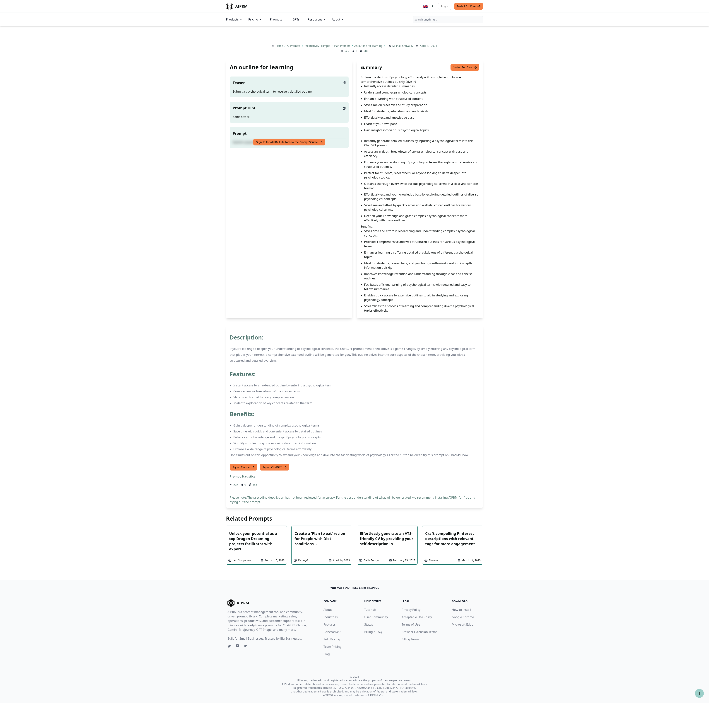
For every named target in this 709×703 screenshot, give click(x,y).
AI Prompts (294, 45)
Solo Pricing (331, 639)
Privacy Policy (411, 610)
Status (368, 624)
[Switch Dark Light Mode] (433, 6)
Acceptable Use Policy (417, 617)
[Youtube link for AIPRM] (238, 646)
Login (444, 6)
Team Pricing (332, 647)
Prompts (276, 19)
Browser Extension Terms (419, 632)
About (336, 19)
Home (280, 45)
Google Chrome (463, 617)
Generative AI (332, 632)
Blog (326, 654)
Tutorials (370, 610)
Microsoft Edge (462, 624)
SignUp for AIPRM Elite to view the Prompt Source (287, 142)
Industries (330, 617)
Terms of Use (411, 624)
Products (232, 19)
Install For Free (466, 6)
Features (329, 624)
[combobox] (448, 19)
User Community (376, 617)
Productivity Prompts (317, 45)
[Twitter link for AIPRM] (229, 646)
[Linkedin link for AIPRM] (246, 646)
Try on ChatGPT (272, 467)
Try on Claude (241, 467)
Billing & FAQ (373, 632)
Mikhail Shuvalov (402, 45)
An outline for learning (368, 45)
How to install (461, 610)
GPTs (295, 19)
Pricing (253, 19)
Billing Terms (410, 639)
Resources (315, 19)
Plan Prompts (342, 45)
